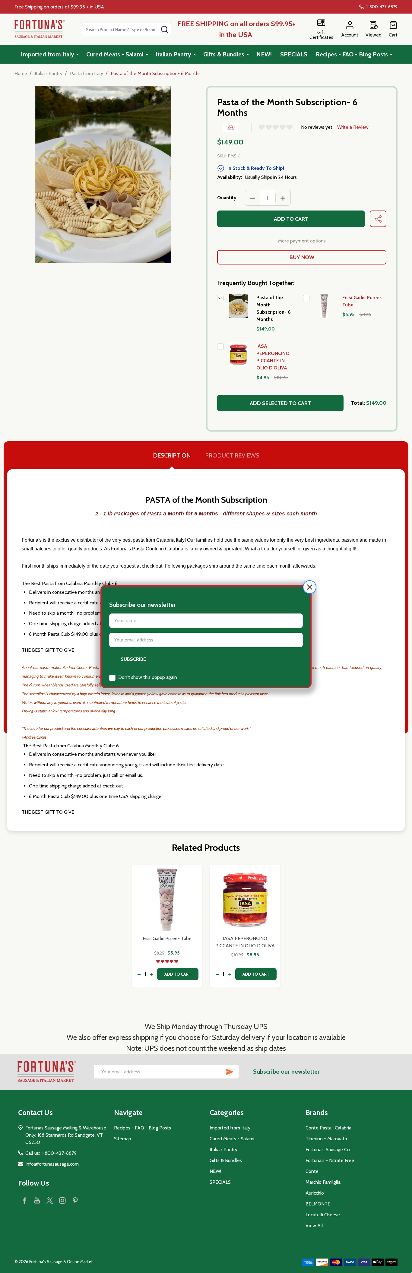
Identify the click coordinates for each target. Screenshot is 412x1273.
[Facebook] (24, 1200)
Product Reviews (232, 455)
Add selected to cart (280, 403)
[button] (309, 587)
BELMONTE (318, 1204)
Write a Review (353, 127)
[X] (49, 1200)
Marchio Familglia (323, 1182)
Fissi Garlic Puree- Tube (167, 938)
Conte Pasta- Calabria (328, 1128)
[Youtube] (37, 1200)
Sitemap (122, 1139)
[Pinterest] (75, 1200)
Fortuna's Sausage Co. (328, 1149)
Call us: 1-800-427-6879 (51, 1153)
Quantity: (227, 198)
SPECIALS (293, 54)
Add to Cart (291, 219)
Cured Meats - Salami (115, 54)
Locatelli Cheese (323, 1215)
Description (172, 455)
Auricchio (315, 1193)
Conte (312, 1171)
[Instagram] (62, 1200)
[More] (77, 54)
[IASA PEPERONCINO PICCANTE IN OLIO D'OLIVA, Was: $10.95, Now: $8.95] (245, 899)
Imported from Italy (47, 54)
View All (314, 1225)
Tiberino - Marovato (326, 1139)
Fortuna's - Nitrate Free (330, 1160)
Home (20, 73)
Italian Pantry (173, 54)
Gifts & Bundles (223, 54)
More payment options (302, 241)
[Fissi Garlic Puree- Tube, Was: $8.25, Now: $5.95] (166, 899)
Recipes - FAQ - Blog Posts (352, 54)
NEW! (264, 54)
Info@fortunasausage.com (52, 1164)
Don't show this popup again (147, 677)
